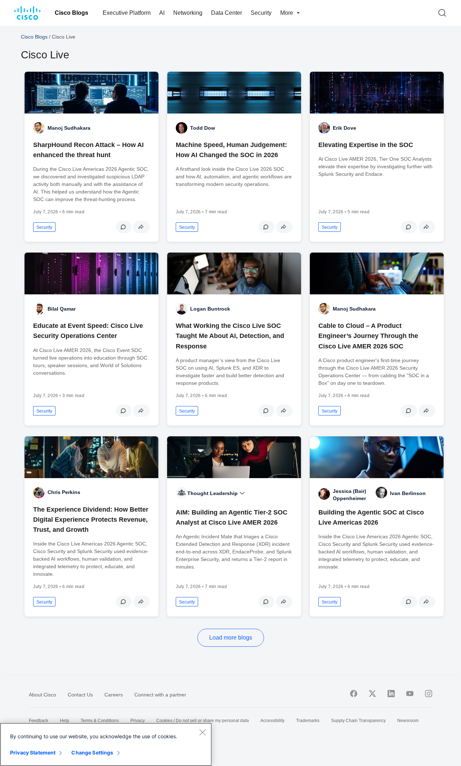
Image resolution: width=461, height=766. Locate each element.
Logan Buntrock (210, 309)
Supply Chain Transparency (358, 720)
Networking (187, 13)
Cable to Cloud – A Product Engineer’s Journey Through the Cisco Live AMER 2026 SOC (368, 335)
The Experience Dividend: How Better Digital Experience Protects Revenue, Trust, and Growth (90, 519)
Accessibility (272, 720)
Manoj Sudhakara (69, 128)
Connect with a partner (160, 695)
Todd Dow (202, 128)
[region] (106, 744)
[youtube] (409, 693)
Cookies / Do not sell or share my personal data (202, 720)
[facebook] (353, 693)
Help (64, 720)
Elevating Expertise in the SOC (365, 144)
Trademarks (307, 720)
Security (261, 13)
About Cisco (42, 695)
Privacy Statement (32, 752)
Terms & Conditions (100, 720)
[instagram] (428, 693)
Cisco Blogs (71, 13)
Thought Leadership (213, 493)
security (44, 227)
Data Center (226, 13)
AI (162, 13)
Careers (113, 695)
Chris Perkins (64, 492)
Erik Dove (344, 128)
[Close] (202, 732)
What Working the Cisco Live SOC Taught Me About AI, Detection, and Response (230, 335)
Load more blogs (230, 637)
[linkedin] (391, 693)
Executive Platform (127, 13)
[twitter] (372, 693)
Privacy (137, 720)
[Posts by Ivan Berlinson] (381, 492)
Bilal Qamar (62, 309)
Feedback (38, 720)
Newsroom (408, 720)
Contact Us (80, 695)
